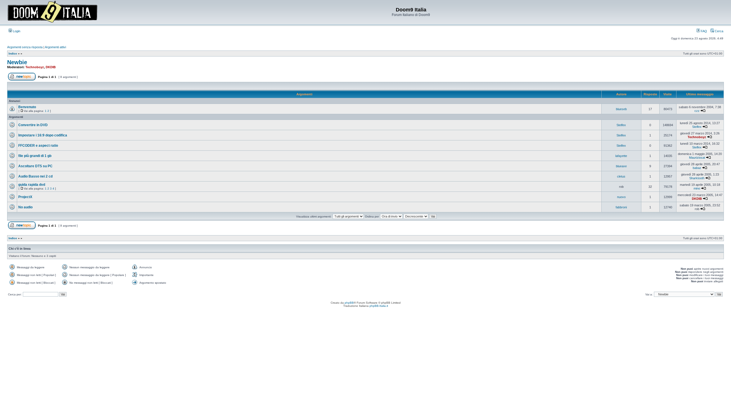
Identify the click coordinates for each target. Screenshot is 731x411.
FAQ (703, 31)
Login (16, 31)
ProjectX (25, 197)
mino (697, 188)
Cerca (718, 31)
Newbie (17, 62)
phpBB (349, 302)
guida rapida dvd (31, 185)
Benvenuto (27, 107)
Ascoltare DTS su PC (35, 166)
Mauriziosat (697, 157)
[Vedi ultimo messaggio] (703, 110)
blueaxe (621, 166)
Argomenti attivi (55, 47)
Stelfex (621, 125)
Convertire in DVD (33, 125)
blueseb (621, 109)
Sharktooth (696, 178)
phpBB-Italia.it (378, 305)
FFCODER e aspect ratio (38, 146)
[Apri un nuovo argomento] (22, 79)
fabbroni (621, 207)
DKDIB (51, 67)
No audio (25, 207)
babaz (697, 168)
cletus (621, 176)
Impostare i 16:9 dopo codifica (42, 135)
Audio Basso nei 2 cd (35, 176)
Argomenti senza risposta (25, 47)
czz (697, 110)
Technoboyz (34, 67)
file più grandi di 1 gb (34, 156)
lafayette (621, 156)
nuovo (621, 197)
